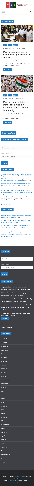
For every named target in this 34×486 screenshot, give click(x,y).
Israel (3, 413)
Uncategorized (5, 454)
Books (3, 354)
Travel (3, 451)
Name (3, 145)
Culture (3, 365)
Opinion (3, 436)
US (2, 458)
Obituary (4, 432)
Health (3, 398)
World (3, 462)
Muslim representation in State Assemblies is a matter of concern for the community (15, 106)
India (5, 45)
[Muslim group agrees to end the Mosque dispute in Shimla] (17, 33)
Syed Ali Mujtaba (21, 48)
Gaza (2, 395)
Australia (4, 342)
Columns (4, 361)
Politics (15, 45)
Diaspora (4, 369)
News (10, 45)
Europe (3, 387)
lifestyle (3, 421)
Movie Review (5, 425)
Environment (5, 383)
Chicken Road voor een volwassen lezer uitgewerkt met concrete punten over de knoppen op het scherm (16, 307)
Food (2, 391)
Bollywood (4, 346)
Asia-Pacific (4, 339)
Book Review (5, 350)
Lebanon (4, 417)
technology (4, 447)
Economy (4, 372)
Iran (2, 410)
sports (3, 443)
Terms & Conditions (7, 327)
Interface (4, 406)
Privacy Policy (5, 324)
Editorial (3, 376)
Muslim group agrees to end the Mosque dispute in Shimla (16, 54)
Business (4, 357)
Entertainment (5, 380)
